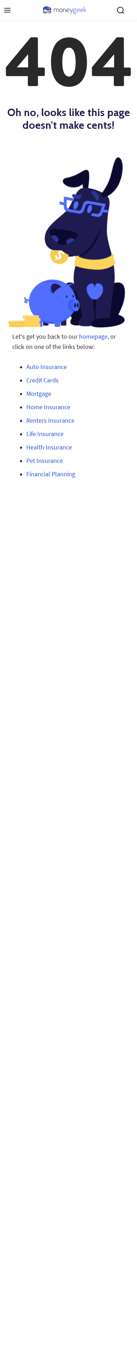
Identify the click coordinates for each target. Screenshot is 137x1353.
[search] (120, 10)
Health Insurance (49, 447)
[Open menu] (7, 10)
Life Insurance (45, 434)
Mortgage (38, 394)
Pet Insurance (44, 461)
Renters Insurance (50, 420)
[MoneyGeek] (65, 10)
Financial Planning (50, 474)
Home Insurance (48, 407)
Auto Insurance (46, 367)
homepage (93, 336)
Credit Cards (42, 380)
